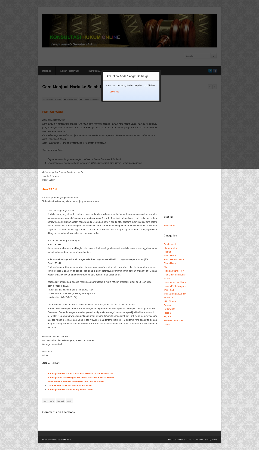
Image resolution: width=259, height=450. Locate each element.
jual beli (60, 400)
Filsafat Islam (170, 263)
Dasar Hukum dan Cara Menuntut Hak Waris (70, 385)
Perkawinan (169, 308)
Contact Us (189, 439)
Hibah (167, 278)
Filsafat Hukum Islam (174, 259)
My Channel (169, 225)
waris (69, 400)
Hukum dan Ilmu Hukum (175, 282)
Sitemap (199, 439)
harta (52, 400)
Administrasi (170, 243)
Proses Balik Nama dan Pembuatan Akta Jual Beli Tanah (76, 381)
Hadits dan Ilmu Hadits (175, 274)
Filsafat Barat (170, 255)
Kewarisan (169, 297)
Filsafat (167, 251)
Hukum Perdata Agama (175, 285)
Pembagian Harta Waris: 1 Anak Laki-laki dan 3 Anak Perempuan (80, 373)
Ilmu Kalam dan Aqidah (175, 293)
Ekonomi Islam (171, 247)
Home (170, 439)
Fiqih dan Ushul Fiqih (174, 270)
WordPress (47, 439)
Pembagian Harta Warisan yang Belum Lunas (70, 389)
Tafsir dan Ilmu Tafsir (173, 320)
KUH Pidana (170, 301)
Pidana (167, 312)
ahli (45, 400)
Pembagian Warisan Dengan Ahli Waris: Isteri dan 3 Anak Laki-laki (81, 377)
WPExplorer (66, 439)
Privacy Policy (211, 439)
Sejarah (167, 316)
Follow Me (114, 91)
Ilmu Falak (169, 289)
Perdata (167, 305)
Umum (167, 324)
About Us (179, 439)
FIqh (166, 266)
